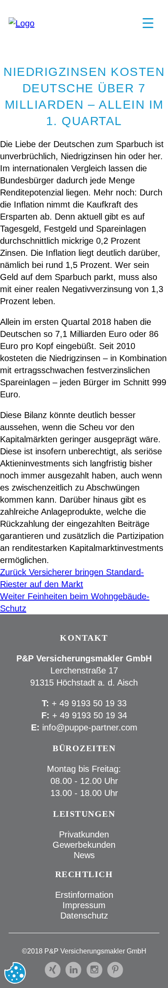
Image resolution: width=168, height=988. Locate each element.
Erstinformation (84, 895)
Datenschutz (84, 915)
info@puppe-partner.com (89, 727)
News (84, 855)
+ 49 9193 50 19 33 (89, 703)
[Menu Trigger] (148, 23)
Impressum (84, 905)
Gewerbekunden (84, 845)
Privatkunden (84, 834)
